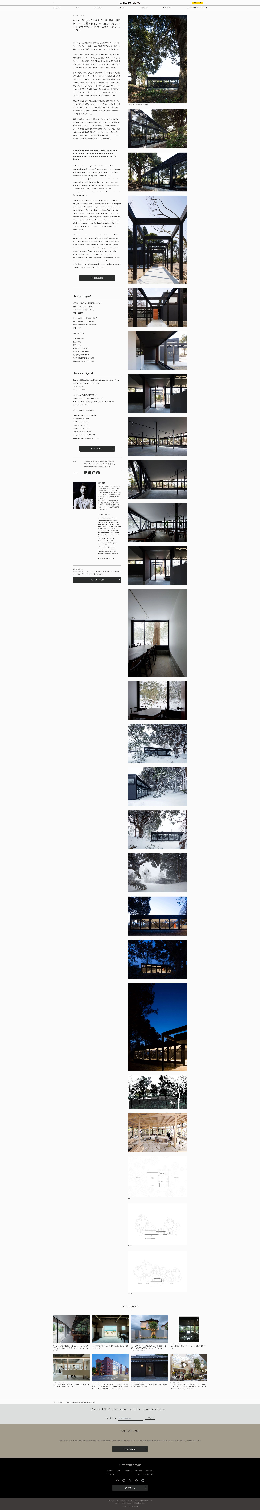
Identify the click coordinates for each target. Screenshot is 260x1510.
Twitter (130, 1480)
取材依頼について (147, 1500)
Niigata (95, 461)
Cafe (175, 1440)
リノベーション (74, 1440)
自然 (141, 1440)
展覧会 (108, 1440)
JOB (77, 8)
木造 (113, 464)
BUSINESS (144, 8)
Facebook (136, 1480)
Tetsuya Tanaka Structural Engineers (93, 464)
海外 (112, 1440)
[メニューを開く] (206, 3)
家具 (182, 1440)
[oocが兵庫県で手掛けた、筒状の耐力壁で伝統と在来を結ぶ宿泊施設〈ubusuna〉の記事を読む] (149, 1367)
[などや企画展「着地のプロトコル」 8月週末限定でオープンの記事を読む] (188, 1329)
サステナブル (135, 1440)
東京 (67, 1440)
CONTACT (142, 1503)
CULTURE (98, 8)
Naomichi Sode (88, 461)
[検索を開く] (53, 3)
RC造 (171, 1440)
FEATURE (56, 8)
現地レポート (197, 1440)
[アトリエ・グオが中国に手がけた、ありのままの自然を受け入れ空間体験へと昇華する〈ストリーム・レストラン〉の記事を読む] (71, 1329)
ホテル (167, 1440)
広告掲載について (113, 1500)
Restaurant (101, 461)
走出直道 (107, 467)
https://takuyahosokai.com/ (106, 558)
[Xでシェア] (85, 472)
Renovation (82, 1440)
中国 (145, 1440)
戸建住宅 (123, 1440)
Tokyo (87, 1440)
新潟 (109, 464)
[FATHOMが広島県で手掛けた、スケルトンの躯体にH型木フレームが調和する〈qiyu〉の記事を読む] (71, 1367)
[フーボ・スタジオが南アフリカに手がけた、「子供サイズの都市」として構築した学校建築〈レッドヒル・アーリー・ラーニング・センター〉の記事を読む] (188, 1367)
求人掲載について (136, 1500)
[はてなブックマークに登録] (98, 472)
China (162, 1440)
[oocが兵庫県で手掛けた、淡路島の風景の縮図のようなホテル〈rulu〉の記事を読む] (110, 1329)
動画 (104, 1440)
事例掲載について (124, 1500)
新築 (178, 1440)
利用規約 (135, 1503)
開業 (155, 1440)
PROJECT (121, 8)
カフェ (186, 1440)
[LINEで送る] (93, 472)
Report (190, 1440)
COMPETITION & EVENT (197, 8)
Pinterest (142, 1480)
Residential (150, 1440)
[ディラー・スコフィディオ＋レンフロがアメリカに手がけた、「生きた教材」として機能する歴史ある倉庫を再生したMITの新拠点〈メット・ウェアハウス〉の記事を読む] (110, 1367)
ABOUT (117, 1503)
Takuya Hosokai (110, 461)
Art (116, 1440)
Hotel (158, 1440)
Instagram (123, 1480)
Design (129, 1440)
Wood (105, 464)
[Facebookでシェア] (89, 472)
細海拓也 (101, 467)
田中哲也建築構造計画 (91, 467)
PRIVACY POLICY (126, 1503)
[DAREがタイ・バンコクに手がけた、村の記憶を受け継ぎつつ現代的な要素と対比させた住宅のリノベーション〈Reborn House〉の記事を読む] (149, 1329)
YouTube (100, 1440)
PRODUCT (167, 8)
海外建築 (62, 1440)
